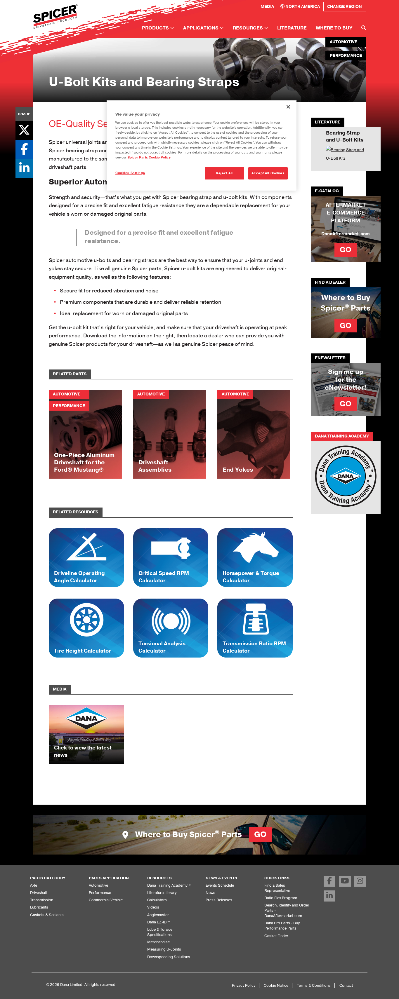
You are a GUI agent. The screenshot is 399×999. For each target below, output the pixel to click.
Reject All (224, 173)
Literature (292, 28)
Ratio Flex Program (280, 897)
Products (156, 28)
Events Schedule (220, 885)
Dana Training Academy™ (168, 885)
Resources (248, 28)
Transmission (41, 899)
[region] (201, 145)
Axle (33, 885)
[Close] (288, 106)
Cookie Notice (276, 985)
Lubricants (39, 907)
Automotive (98, 885)
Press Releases (219, 899)
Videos (153, 907)
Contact (346, 985)
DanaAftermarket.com (345, 234)
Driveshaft (38, 892)
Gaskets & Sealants (47, 914)
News (210, 892)
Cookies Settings (130, 173)
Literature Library (161, 892)
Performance (100, 892)
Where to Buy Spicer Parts (199, 834)
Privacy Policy (243, 985)
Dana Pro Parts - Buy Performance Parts (282, 925)
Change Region (344, 6)
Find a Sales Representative (277, 888)
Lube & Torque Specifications (159, 932)
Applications (201, 28)
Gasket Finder (276, 935)
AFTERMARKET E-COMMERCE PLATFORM (346, 212)
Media (267, 6)
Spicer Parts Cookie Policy (149, 157)
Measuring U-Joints (164, 949)
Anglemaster (158, 914)
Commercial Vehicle (106, 899)
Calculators (157, 899)
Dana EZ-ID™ (158, 922)
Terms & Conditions (314, 985)
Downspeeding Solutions (168, 956)
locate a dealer (205, 335)
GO (345, 250)
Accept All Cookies (267, 173)
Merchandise (158, 941)
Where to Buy (334, 28)
